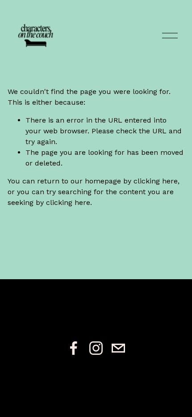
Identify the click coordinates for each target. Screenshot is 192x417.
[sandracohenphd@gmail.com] (118, 348)
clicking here (156, 181)
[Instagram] (96, 348)
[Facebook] (74, 348)
